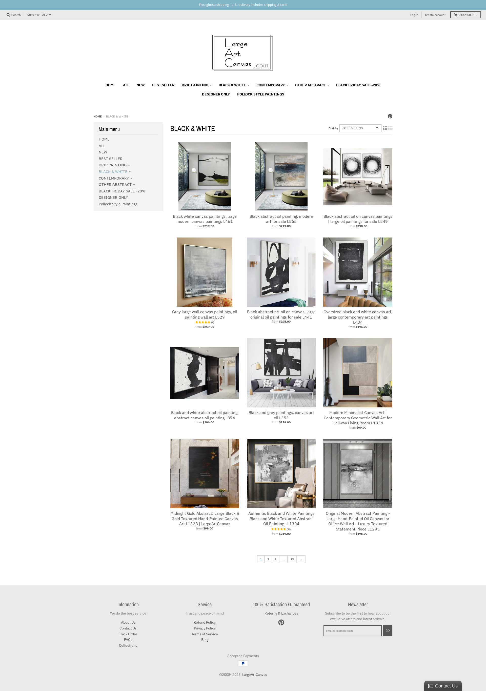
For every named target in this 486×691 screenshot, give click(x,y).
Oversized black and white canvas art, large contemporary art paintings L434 (357, 317)
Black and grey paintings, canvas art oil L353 (281, 415)
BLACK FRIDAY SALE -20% (122, 191)
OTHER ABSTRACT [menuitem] (310, 85)
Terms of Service (204, 634)
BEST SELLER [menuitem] (163, 85)
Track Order (128, 634)
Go (388, 630)
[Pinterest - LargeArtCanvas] (390, 116)
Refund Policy (205, 622)
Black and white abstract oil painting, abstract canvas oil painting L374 (204, 415)
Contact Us (128, 628)
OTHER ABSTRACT (115, 184)
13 (292, 559)
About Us (128, 622)
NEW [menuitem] (140, 85)
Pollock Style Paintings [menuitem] (260, 94)
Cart (468, 15)
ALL (102, 145)
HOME (104, 139)
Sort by (333, 128)
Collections (128, 645)
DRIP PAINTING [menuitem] (195, 85)
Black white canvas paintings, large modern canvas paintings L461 (205, 219)
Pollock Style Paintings (118, 204)
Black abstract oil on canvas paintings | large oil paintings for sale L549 (357, 219)
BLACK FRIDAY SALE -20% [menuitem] (358, 85)
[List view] (390, 128)
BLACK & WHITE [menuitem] (232, 85)
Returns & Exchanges (281, 613)
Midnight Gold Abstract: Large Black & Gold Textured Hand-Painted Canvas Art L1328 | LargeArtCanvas (204, 518)
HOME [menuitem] (111, 85)
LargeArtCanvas (254, 674)
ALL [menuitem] (126, 85)
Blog (204, 639)
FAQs (128, 639)
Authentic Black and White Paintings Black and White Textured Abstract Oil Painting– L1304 (281, 518)
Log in (414, 15)
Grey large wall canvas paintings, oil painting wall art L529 (204, 314)
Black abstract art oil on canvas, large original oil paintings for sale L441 (281, 314)
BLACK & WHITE (113, 171)
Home (98, 116)
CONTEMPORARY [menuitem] (270, 85)
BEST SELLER (111, 158)
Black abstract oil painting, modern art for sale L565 (281, 219)
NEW (103, 152)
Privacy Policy (205, 628)
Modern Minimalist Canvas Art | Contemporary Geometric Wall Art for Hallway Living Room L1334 (358, 418)
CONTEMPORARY (114, 178)
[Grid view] (385, 128)
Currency (33, 14)
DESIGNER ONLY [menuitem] (216, 94)
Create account (435, 15)
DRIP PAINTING (113, 165)
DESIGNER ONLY (113, 197)
